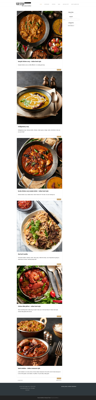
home (41, 4)
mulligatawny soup (23, 127)
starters (53, 4)
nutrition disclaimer (72, 386)
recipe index (46, 4)
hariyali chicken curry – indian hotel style (29, 61)
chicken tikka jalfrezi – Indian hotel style (29, 306)
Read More (59, 69)
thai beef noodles (23, 254)
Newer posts (59, 380)
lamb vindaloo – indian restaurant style (29, 368)
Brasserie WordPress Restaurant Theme (44, 397)
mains (59, 4)
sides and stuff (66, 4)
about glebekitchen (75, 4)
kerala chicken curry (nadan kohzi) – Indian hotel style (33, 191)
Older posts (20, 380)
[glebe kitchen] (23, 6)
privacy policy (64, 386)
